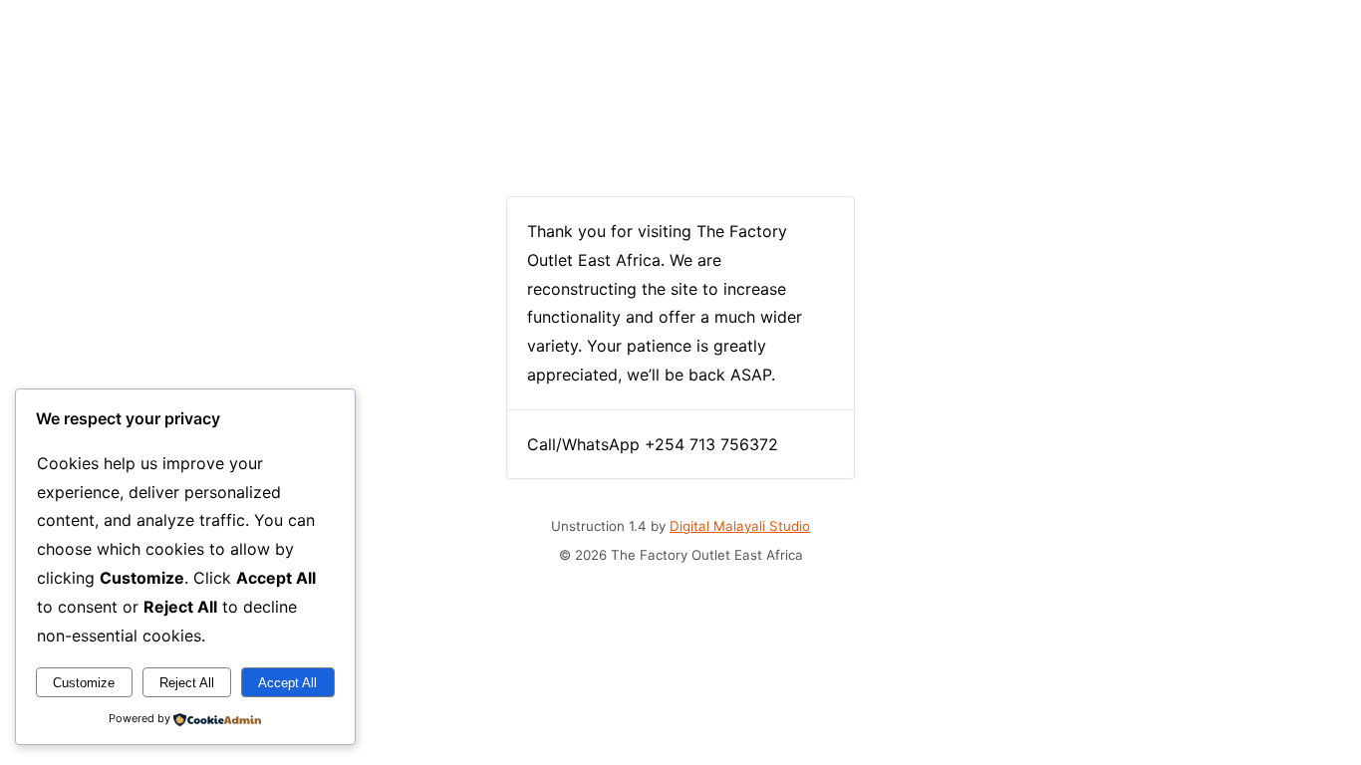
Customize (84, 682)
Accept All (287, 682)
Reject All (186, 682)
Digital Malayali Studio (740, 526)
